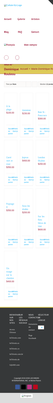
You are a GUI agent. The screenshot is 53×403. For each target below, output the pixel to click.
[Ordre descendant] (34, 84)
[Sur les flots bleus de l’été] (42, 200)
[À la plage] (10, 97)
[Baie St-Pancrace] (42, 100)
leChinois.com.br (16, 354)
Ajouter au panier (9, 131)
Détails (14, 129)
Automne (26, 110)
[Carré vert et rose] (10, 146)
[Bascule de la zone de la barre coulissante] (50, 2)
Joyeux (25, 157)
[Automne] (26, 99)
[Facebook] (20, 330)
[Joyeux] (26, 146)
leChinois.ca (14, 348)
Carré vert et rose (9, 160)
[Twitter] (23, 330)
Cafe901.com (15, 365)
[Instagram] (20, 334)
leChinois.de (15, 359)
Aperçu (14, 131)
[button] (17, 57)
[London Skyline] (42, 146)
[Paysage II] (10, 194)
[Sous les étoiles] (26, 195)
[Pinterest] (23, 334)
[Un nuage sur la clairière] (10, 257)
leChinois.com (15, 338)
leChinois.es (14, 343)
